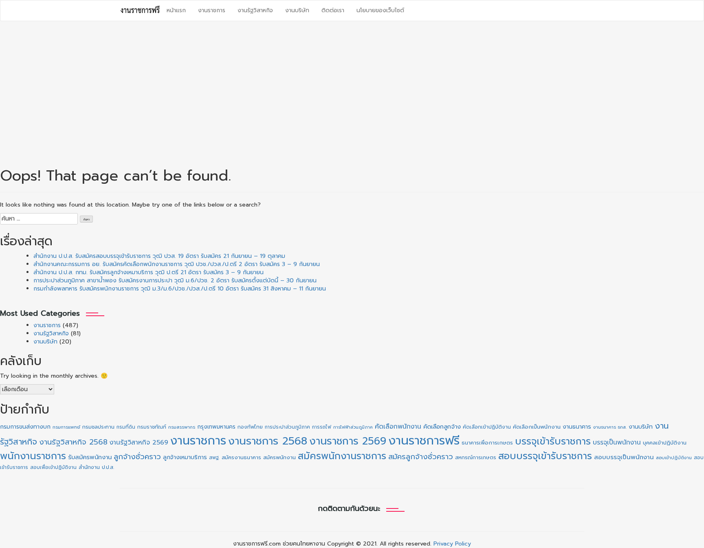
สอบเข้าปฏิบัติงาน (674, 457)
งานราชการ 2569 (347, 441)
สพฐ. (214, 457)
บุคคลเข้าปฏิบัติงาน (664, 443)
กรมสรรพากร (181, 427)
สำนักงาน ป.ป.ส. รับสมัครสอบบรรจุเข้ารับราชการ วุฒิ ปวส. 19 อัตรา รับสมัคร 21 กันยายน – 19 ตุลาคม (159, 256)
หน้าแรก (176, 10)
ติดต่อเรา (332, 10)
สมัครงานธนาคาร (241, 457)
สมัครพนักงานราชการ (342, 456)
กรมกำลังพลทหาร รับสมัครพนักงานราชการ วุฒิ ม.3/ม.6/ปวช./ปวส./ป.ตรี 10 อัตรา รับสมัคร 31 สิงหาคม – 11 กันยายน (179, 288)
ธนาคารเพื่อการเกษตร (487, 443)
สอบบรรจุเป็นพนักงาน (624, 457)
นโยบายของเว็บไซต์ (380, 10)
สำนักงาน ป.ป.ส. (96, 467)
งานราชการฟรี (424, 440)
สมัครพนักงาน (279, 457)
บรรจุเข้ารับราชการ (553, 441)
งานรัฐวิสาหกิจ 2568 (73, 442)
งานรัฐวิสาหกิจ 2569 (139, 442)
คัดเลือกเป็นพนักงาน (537, 427)
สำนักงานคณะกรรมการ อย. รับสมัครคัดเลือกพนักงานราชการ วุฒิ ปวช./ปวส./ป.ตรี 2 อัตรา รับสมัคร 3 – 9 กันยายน (176, 264)
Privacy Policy (452, 543)
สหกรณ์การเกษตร (475, 457)
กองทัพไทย (250, 427)
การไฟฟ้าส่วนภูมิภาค (353, 427)
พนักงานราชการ (33, 456)
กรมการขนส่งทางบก (25, 427)
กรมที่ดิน (126, 427)
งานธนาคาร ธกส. (610, 427)
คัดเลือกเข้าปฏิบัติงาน (487, 427)
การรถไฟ (321, 427)
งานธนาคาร (577, 426)
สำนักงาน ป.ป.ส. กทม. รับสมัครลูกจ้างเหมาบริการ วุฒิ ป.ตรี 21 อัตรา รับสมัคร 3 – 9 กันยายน (148, 272)
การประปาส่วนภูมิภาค (287, 427)
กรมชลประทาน (98, 427)
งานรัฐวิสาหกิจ (255, 10)
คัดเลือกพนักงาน (398, 426)
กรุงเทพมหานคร (216, 427)
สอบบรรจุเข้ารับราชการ (545, 456)
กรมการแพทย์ (66, 427)
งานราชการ (211, 10)
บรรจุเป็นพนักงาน (617, 442)
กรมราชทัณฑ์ (151, 427)
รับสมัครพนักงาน (90, 457)
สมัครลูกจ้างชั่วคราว (420, 456)
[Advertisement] (352, 86)
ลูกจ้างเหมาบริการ (185, 457)
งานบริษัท (297, 10)
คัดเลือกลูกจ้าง (442, 426)
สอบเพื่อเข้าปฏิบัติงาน (53, 467)
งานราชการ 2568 (267, 441)
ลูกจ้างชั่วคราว (137, 456)
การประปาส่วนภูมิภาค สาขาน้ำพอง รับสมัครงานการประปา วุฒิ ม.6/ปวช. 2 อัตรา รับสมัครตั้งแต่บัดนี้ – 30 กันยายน (175, 280)
